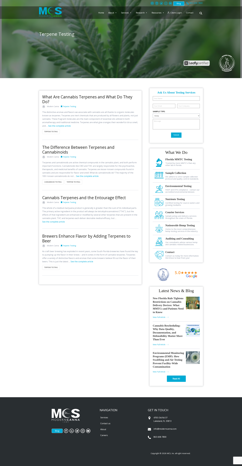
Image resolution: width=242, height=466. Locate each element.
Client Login (176, 12)
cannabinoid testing (53, 182)
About (111, 12)
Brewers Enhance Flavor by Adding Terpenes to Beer (86, 238)
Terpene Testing (69, 106)
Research (140, 12)
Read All (176, 378)
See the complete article (59, 125)
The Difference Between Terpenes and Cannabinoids (78, 149)
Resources (156, 12)
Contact (189, 12)
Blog (179, 3)
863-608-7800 (160, 437)
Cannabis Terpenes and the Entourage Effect (84, 197)
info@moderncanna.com (165, 428)
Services (125, 12)
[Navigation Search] (201, 13)
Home (101, 12)
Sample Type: (159, 111)
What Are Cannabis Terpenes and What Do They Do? (87, 99)
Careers (104, 435)
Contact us (105, 423)
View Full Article (159, 317)
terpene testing (51, 131)
